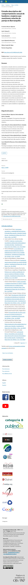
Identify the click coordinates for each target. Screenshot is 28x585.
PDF (5, 153)
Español (4, 385)
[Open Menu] (1, 1)
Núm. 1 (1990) (15, 5)
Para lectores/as (6, 369)
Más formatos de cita (7, 219)
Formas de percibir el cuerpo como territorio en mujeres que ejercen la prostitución (15, 314)
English (4, 382)
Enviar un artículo (7, 359)
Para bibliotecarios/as (7, 373)
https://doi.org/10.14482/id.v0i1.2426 (13, 52)
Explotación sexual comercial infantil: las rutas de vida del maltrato (15, 262)
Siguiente (22, 343)
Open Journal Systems (7, 353)
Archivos (8, 5)
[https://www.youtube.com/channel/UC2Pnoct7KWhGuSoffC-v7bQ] (5, 407)
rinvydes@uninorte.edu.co (9, 554)
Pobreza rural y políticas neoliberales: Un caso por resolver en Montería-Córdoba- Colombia (14, 273)
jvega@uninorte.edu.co (13, 552)
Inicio (3, 5)
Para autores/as (5, 371)
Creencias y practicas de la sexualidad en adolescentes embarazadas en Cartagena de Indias (15, 242)
